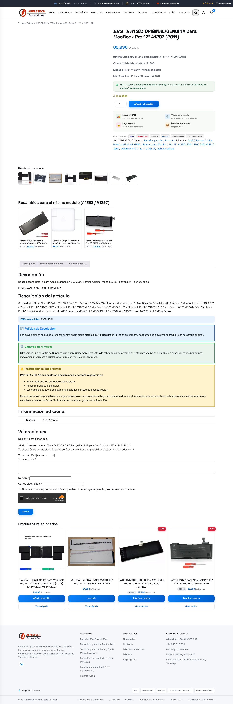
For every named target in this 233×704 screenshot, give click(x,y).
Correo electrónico (30, 483)
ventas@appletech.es (177, 649)
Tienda (21, 23)
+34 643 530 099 (175, 644)
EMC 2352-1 (201, 144)
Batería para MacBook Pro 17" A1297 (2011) (167, 144)
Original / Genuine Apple (160, 148)
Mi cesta (127, 654)
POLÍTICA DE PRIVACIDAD (151, 699)
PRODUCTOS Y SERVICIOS (90, 699)
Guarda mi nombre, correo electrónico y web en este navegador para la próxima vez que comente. (78, 489)
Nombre (23, 477)
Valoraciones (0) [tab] (78, 263)
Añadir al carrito (143, 103)
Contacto (128, 644)
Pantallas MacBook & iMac (94, 639)
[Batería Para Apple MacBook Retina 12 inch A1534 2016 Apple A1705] (40, 178)
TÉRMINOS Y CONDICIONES (201, 699)
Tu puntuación (27, 455)
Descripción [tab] (29, 263)
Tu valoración (27, 459)
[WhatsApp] (21, 664)
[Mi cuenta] (203, 12)
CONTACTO (114, 699)
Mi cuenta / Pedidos (133, 649)
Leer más (91, 598)
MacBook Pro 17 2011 (132, 148)
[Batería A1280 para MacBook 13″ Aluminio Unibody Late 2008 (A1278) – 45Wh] (116, 178)
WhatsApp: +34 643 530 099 (181, 639)
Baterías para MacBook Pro (159, 140)
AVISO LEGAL (176, 699)
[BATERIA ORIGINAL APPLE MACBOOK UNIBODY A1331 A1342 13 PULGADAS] (101, 178)
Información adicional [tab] (52, 263)
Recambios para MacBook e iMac (97, 644)
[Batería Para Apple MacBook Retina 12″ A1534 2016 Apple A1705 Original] (70, 178)
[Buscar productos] (195, 12)
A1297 (191, 140)
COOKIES (129, 699)
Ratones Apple (87, 675)
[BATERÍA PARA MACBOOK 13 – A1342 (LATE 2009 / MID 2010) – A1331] (131, 178)
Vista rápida (41, 606)
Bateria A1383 (204, 140)
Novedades (129, 639)
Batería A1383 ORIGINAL (127, 144)
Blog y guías (129, 659)
